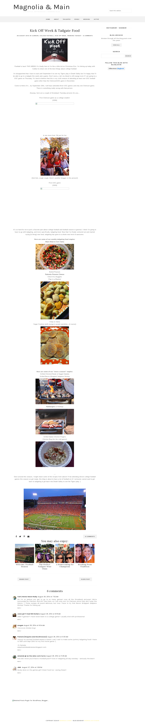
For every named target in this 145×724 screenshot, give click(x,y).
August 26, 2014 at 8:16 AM (50, 614)
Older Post (85, 579)
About (56, 19)
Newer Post (24, 579)
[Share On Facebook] (16, 536)
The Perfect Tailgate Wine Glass (44, 566)
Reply (19, 608)
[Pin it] (24, 536)
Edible (76, 19)
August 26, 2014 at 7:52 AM (48, 597)
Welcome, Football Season (24, 565)
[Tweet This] (20, 536)
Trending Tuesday (74, 35)
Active (96, 19)
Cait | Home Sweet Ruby (27, 597)
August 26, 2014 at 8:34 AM (34, 625)
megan (20, 625)
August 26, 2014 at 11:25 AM (56, 656)
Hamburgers (50, 406)
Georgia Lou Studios (91, 720)
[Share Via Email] (28, 536)
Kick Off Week (60, 35)
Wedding (86, 19)
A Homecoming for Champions (65, 565)
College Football (47, 35)
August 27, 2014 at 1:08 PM (32, 667)
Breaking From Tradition (85, 565)
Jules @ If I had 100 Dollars (28, 614)
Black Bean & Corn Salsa (54, 242)
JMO (19, 667)
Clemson (35, 35)
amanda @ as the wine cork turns (31, 656)
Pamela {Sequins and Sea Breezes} (32, 637)
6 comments (88, 35)
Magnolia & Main (41, 7)
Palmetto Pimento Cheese (54, 274)
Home (48, 19)
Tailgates (67, 19)
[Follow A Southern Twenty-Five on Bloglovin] (116, 69)
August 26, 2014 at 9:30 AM (58, 637)
